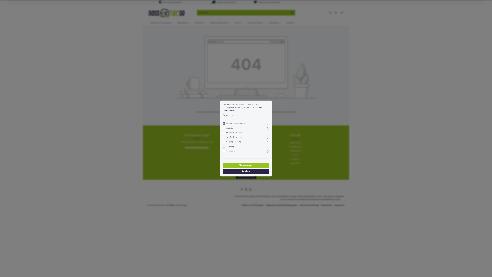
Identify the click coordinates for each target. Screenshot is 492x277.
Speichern (246, 171)
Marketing (230, 146)
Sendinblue (230, 151)
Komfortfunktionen (234, 132)
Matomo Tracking (233, 142)
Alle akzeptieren (246, 165)
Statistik (229, 128)
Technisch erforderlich (235, 123)
